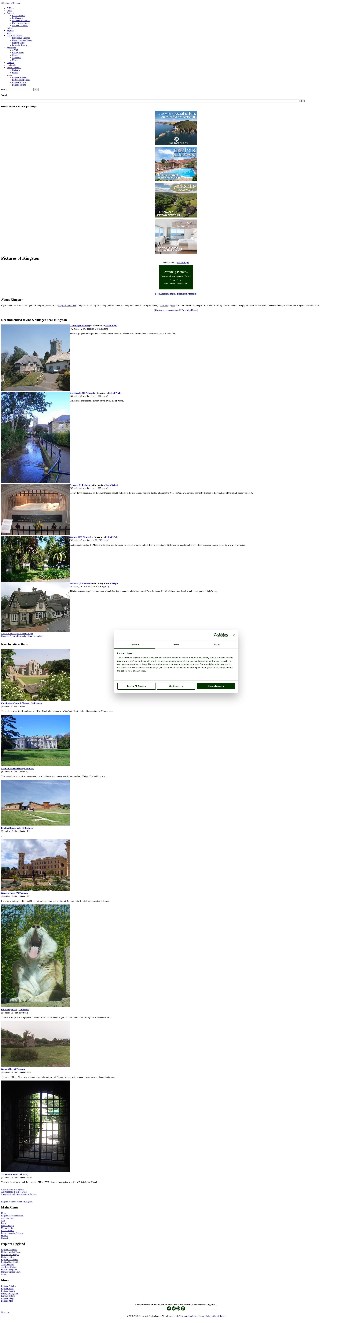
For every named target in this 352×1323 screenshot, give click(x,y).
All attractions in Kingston (12, 1189)
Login (3, 1223)
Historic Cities (18, 43)
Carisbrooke (76, 393)
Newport (74, 485)
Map (189, 310)
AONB (15, 50)
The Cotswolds (7, 1264)
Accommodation (14, 67)
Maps (9, 33)
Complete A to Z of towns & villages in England (22, 636)
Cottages (16, 70)
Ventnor (74, 537)
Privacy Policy (205, 1316)
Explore (10, 30)
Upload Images (7, 1225)
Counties (10, 62)
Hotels (15, 72)
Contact (4, 1238)
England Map (7, 1301)
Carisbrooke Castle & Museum (15, 703)
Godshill (74, 325)
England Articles (19, 77)
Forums (4, 1235)
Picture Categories (9, 1269)
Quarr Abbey (7, 1069)
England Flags (7, 1298)
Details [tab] (176, 644)
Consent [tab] (135, 644)
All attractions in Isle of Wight (14, 1192)
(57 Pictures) (84, 583)
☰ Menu (10, 8)
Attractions (11, 48)
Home (9, 10)
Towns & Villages (14, 35)
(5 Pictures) (22, 1174)
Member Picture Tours (10, 1272)
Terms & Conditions (188, 1316)
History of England (9, 1293)
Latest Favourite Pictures (12, 1233)
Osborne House (8, 893)
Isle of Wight (16, 1202)
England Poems (19, 85)
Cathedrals (16, 57)
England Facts (7, 1288)
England (4, 1202)
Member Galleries (20, 25)
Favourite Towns (19, 45)
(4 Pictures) (19, 1069)
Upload (10, 28)
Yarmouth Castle (9, 1174)
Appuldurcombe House (12, 768)
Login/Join (11, 65)
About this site (7, 1218)
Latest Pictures (18, 15)
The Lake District (8, 1267)
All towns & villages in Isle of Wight (17, 633)
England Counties (9, 1249)
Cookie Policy (219, 1316)
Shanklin (74, 583)
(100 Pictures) (84, 537)
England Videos (19, 82)
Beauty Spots (18, 52)
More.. (9, 75)
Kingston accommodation (165, 310)
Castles (15, 55)
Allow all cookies (215, 686)
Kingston (28, 1202)
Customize (174, 686)
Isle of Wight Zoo (9, 1009)
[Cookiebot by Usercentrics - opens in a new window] (216, 635)
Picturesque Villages (21, 38)
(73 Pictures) (22, 893)
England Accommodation (12, 1216)
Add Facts (181, 310)
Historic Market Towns (22, 40)
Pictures (10, 13)
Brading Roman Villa (11, 828)
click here (164, 305)
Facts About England (21, 80)
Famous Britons (8, 1296)
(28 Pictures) (36, 703)
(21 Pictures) (84, 485)
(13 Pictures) (27, 828)
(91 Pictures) (84, 325)
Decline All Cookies (136, 686)
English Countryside (10, 1262)
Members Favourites (21, 20)
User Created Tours (20, 23)
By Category (17, 18)
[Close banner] (234, 635)
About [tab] (217, 644)
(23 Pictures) (88, 393)
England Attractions (9, 1259)
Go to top (5, 1312)
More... (15, 60)
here (173, 305)
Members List (7, 1228)
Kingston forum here (67, 305)
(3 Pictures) (28, 768)
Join (3, 1220)
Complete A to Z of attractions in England (19, 1194)
